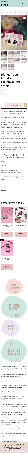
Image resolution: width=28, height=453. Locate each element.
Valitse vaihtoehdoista (7, 234)
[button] (24, 18)
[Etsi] (25, 3)
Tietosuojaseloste (20, 450)
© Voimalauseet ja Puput (11, 12)
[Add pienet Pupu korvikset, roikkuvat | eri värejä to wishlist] (25, 105)
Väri (2, 93)
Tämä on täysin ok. (9, 450)
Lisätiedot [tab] (3, 189)
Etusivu (2, 12)
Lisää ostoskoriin (14, 105)
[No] (26, 447)
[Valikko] (22, 3)
